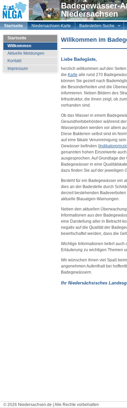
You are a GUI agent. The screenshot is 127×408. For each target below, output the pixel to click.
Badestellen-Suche (94, 26)
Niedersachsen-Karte (51, 25)
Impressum (17, 68)
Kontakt (14, 60)
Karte (73, 74)
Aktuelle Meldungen (25, 53)
